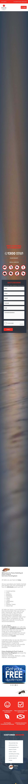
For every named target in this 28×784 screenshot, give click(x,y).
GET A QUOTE (3, 1)
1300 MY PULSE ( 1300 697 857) (21, 1)
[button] (14, 258)
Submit (8, 329)
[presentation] (14, 323)
